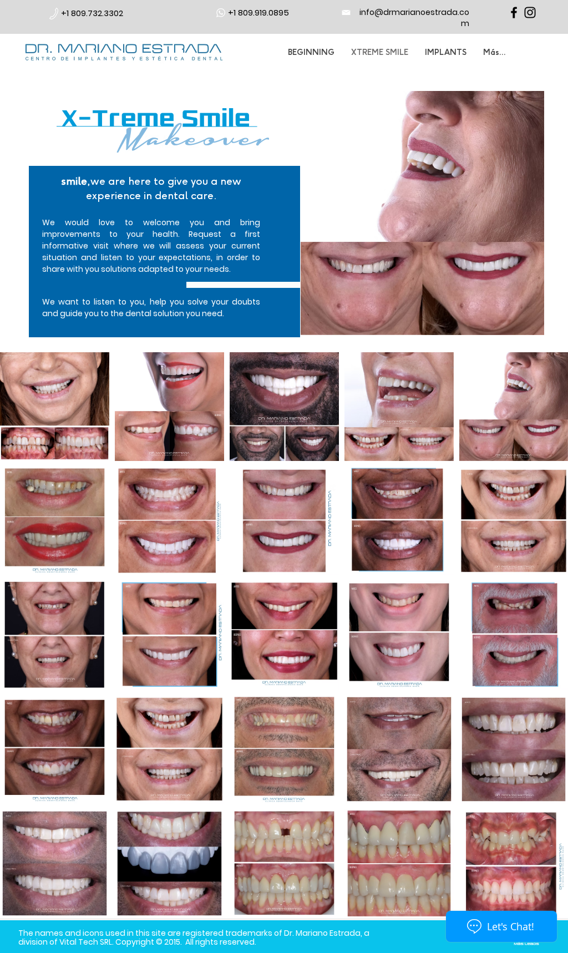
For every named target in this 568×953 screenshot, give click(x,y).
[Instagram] (530, 12)
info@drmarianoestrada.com (414, 18)
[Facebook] (513, 12)
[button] (245, 285)
